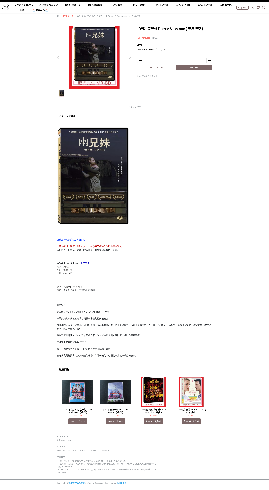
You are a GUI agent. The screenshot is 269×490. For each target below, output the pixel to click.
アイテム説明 (134, 106)
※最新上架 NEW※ (23, 4)
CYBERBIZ (121, 482)
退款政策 (83, 450)
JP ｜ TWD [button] (242, 7)
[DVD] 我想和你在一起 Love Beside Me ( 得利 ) (78, 411)
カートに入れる (155, 67)
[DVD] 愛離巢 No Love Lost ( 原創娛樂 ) (191, 411)
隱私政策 (94, 450)
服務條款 (105, 450)
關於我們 (61, 450)
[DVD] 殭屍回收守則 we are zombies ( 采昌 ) (153, 411)
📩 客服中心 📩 (40, 10)
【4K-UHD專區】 (139, 4)
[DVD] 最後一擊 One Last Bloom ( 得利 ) (115, 411)
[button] (130, 57)
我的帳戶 (72, 450)
